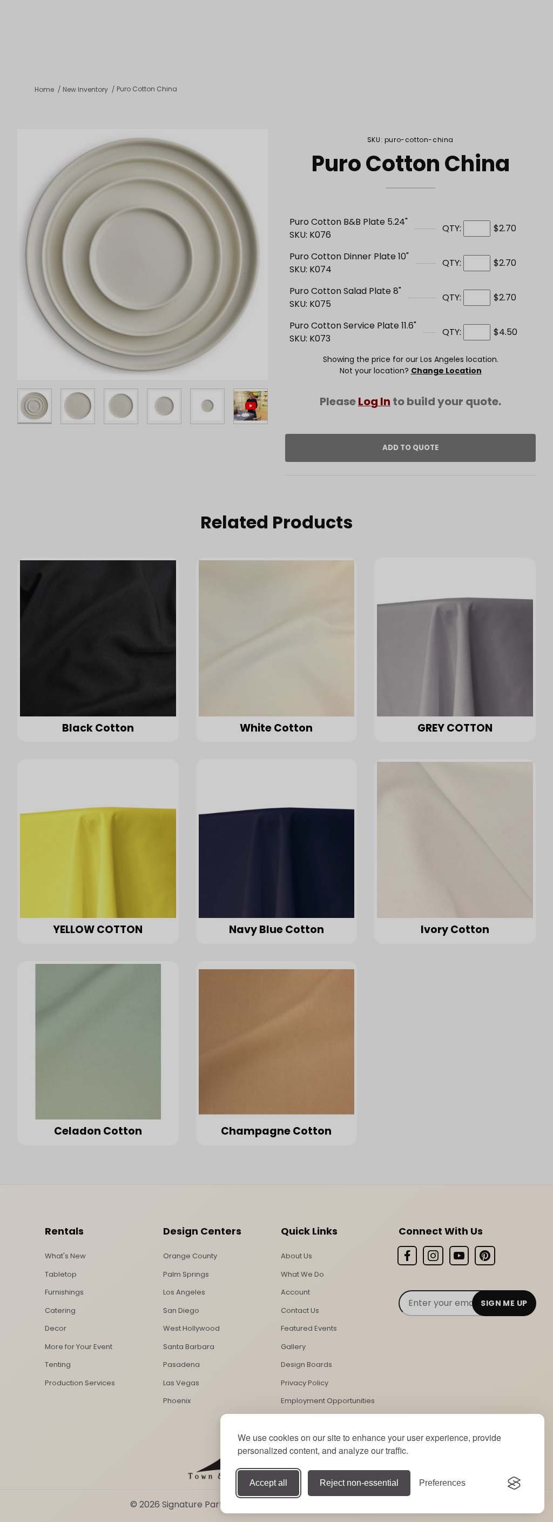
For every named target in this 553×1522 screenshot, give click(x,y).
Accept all (268, 1482)
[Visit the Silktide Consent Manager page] (514, 1483)
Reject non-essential (359, 1482)
